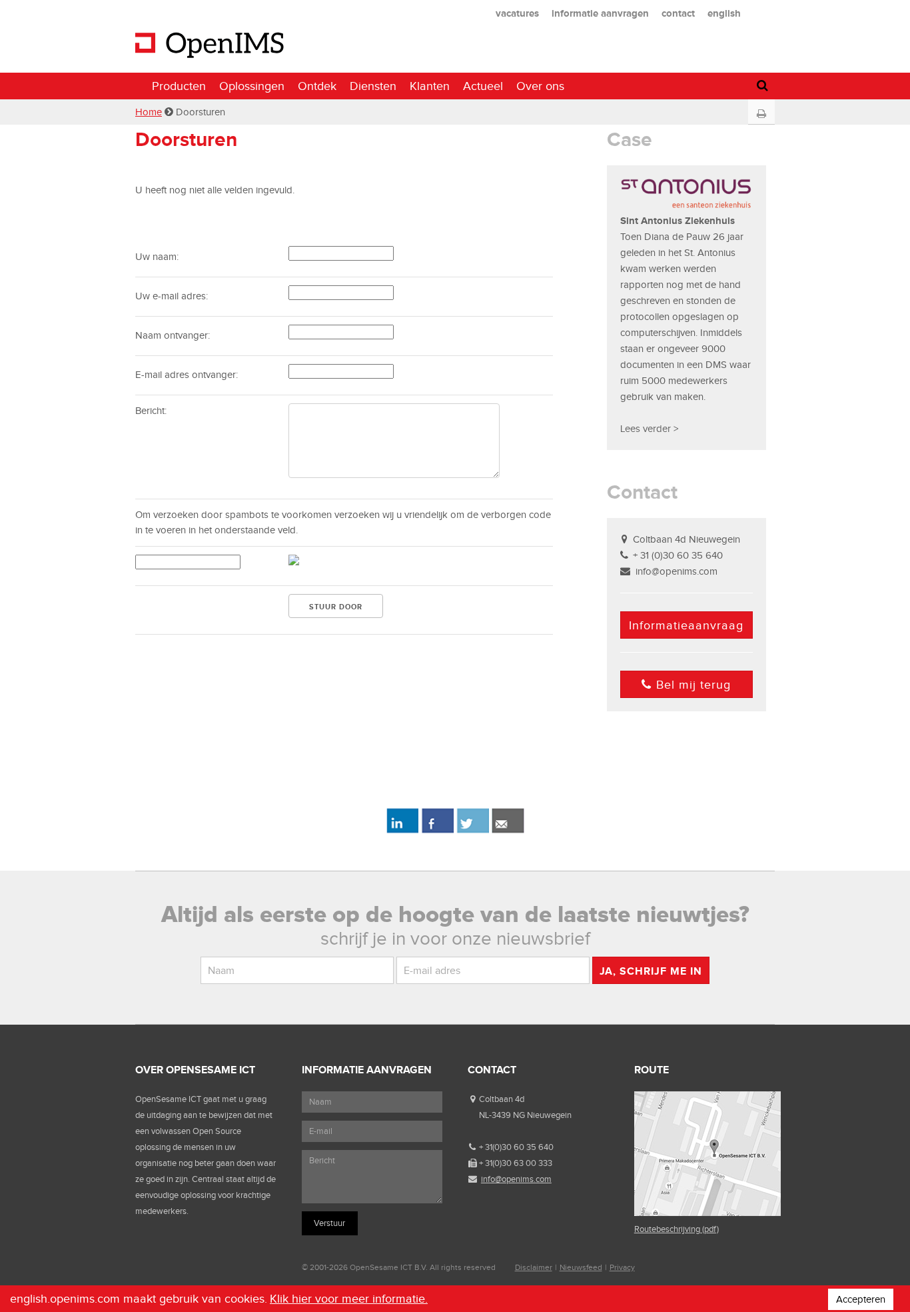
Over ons (540, 86)
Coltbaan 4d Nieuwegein (686, 539)
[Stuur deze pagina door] (508, 830)
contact (678, 13)
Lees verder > (649, 428)
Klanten (430, 86)
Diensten (373, 86)
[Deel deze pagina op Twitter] (472, 830)
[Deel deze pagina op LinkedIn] (402, 830)
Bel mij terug (693, 684)
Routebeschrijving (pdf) (676, 1229)
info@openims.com (676, 571)
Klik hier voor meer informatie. (349, 1298)
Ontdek (317, 86)
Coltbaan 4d (501, 1099)
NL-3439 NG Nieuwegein (525, 1115)
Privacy (622, 1267)
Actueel (483, 86)
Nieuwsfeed (581, 1267)
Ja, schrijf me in (651, 971)
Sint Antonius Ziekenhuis (677, 220)
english (724, 13)
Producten (179, 86)
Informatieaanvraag (686, 625)
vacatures (517, 13)
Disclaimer (533, 1267)
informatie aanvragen (600, 13)
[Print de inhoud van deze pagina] (761, 114)
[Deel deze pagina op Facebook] (437, 830)
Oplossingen (251, 86)
